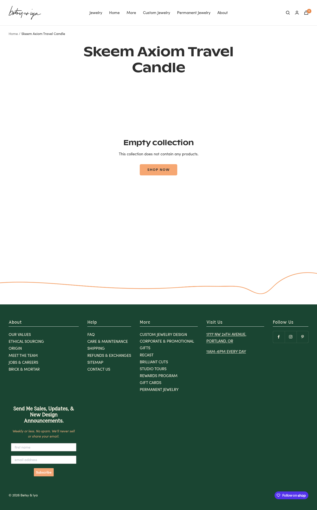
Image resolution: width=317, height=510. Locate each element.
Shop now (158, 169)
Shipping (96, 348)
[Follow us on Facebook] (279, 337)
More (131, 12)
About (222, 12)
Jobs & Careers (23, 362)
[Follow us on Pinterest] (302, 337)
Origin (15, 348)
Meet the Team (23, 355)
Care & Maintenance (107, 341)
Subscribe (44, 472)
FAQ (91, 334)
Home (114, 12)
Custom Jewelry (156, 12)
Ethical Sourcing (26, 341)
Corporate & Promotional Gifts (167, 344)
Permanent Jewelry (193, 12)
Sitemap (95, 362)
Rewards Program (158, 375)
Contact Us (98, 369)
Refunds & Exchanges (109, 355)
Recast (147, 354)
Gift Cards (150, 382)
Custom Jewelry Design (163, 334)
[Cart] (306, 13)
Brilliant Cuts (154, 361)
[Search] (288, 13)
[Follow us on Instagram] (291, 337)
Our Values (20, 334)
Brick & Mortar (24, 369)
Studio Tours (153, 368)
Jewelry (95, 12)
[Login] (297, 12)
